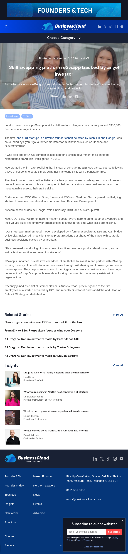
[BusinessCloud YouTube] (122, 26)
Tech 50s (10, 494)
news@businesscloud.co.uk (83, 499)
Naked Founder (43, 476)
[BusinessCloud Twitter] (105, 26)
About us (10, 522)
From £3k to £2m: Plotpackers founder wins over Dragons (43, 330)
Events (37, 504)
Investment (12, 116)
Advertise (39, 513)
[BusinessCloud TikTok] (110, 26)
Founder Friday (14, 485)
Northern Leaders (44, 485)
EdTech (27, 116)
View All (118, 315)
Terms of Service (83, 540)
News (36, 494)
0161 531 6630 (75, 490)
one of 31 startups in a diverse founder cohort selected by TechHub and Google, (66, 138)
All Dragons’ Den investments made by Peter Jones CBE (42, 339)
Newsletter (11, 513)
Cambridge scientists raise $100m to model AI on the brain (44, 322)
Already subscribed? (94, 547)
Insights (9, 504)
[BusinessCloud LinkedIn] (99, 26)
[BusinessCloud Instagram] (116, 26)
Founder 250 (13, 476)
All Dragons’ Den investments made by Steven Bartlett (41, 356)
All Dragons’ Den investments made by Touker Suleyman (42, 347)
